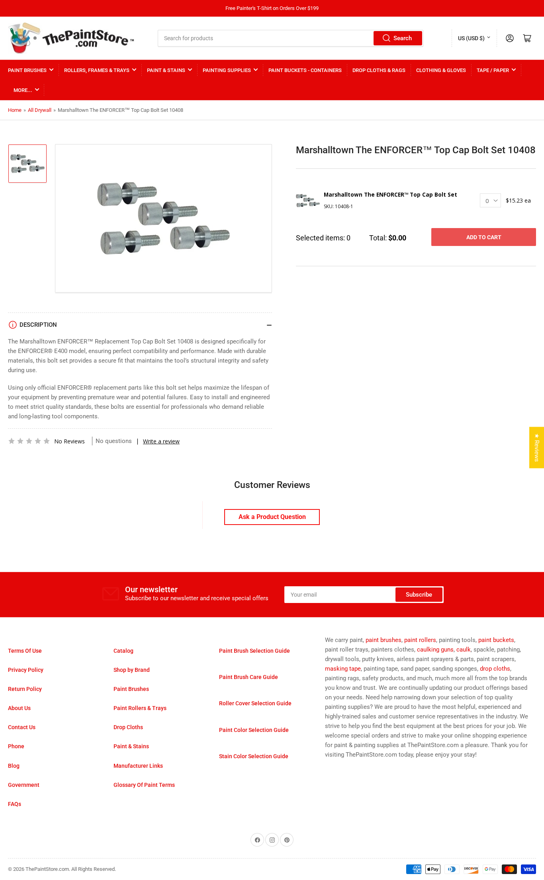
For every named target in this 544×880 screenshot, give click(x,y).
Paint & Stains (166, 70)
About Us (19, 708)
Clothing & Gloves (441, 70)
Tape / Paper (493, 70)
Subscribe (419, 594)
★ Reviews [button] (536, 447)
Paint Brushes (27, 70)
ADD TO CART (483, 237)
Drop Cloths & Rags (378, 70)
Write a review (161, 441)
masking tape (343, 668)
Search (402, 38)
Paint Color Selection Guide (254, 730)
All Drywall (39, 110)
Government (23, 785)
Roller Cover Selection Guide (255, 703)
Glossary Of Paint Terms (144, 785)
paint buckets (496, 640)
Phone (16, 746)
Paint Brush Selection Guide (254, 651)
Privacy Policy (25, 670)
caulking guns (435, 649)
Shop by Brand (131, 670)
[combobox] (290, 38)
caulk (463, 649)
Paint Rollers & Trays (139, 708)
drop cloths (495, 668)
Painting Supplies (227, 70)
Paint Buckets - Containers (305, 70)
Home (15, 110)
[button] (29, 441)
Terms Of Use (25, 651)
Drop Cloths (128, 727)
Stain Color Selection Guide (253, 756)
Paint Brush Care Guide (248, 677)
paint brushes (383, 640)
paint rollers (420, 640)
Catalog (123, 651)
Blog (14, 766)
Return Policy (25, 689)
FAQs (14, 804)
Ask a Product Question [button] (272, 517)
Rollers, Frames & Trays (96, 70)
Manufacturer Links (138, 766)
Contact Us (21, 727)
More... (23, 90)
